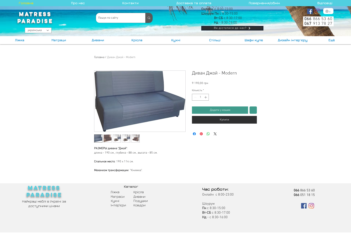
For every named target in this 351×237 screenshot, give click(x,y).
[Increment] (206, 97)
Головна (99, 57)
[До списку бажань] (253, 110)
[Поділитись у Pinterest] (201, 134)
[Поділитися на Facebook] (194, 134)
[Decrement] (195, 97)
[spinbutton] (200, 97)
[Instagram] (317, 11)
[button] (328, 11)
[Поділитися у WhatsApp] (208, 134)
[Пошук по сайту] (148, 18)
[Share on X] (215, 134)
